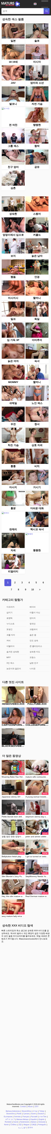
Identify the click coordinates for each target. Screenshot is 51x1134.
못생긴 (9, 629)
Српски (26, 1114)
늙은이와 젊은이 (14, 668)
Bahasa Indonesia (13, 1111)
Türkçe (41, 1111)
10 (32, 589)
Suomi (33, 1114)
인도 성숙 (34, 640)
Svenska (17, 1117)
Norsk (6, 1125)
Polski (19, 1114)
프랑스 (33, 657)
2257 (37, 1106)
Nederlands (24, 1122)
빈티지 (33, 618)
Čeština (13, 1125)
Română (8, 1122)
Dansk (15, 1122)
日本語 (33, 1125)
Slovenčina (10, 1114)
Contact (23, 1106)
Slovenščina (26, 1111)
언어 (36, 4)
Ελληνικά (42, 1122)
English (41, 1119)
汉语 (20, 1125)
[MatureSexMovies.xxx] (10, 3)
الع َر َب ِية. (22, 1128)
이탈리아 (10, 646)
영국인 (33, 624)
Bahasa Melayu (23, 1119)
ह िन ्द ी (10, 1119)
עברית (35, 1111)
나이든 (33, 668)
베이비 (33, 607)
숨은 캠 (33, 635)
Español (33, 1119)
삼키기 (9, 612)
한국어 (30, 1128)
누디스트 (10, 624)
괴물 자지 (11, 635)
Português (42, 1125)
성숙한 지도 (35, 652)
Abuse (30, 1106)
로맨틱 (9, 618)
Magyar (26, 1125)
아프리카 (10, 607)
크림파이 (34, 629)
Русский (34, 1117)
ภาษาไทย (42, 1117)
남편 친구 (34, 663)
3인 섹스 (10, 663)
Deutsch (41, 1114)
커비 (8, 640)
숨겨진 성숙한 (13, 652)
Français (26, 1117)
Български (8, 1117)
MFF (9, 657)
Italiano (34, 1122)
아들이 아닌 (35, 612)
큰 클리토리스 (36, 646)
